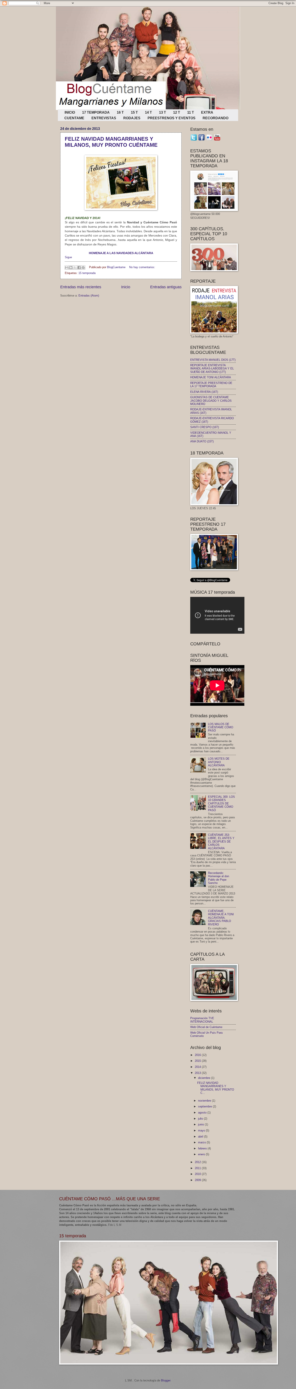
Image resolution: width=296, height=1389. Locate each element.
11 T (190, 112)
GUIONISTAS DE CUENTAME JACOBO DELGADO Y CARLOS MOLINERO (211, 401)
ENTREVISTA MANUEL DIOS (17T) (213, 359)
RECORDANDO (215, 118)
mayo (202, 1130)
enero (202, 1154)
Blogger (165, 1380)
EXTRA (207, 112)
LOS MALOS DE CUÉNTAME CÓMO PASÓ (220, 727)
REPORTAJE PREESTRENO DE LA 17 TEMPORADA (211, 384)
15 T (134, 112)
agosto (202, 1112)
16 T (120, 112)
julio (201, 1118)
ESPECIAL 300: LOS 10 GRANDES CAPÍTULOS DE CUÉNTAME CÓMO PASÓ (221, 803)
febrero (203, 1148)
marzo (202, 1142)
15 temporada (87, 273)
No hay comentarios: (142, 267)
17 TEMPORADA (96, 112)
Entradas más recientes (80, 287)
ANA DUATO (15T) (202, 441)
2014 (198, 1066)
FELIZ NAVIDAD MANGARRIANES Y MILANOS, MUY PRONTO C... (215, 1087)
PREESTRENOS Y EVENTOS (171, 118)
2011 (198, 1168)
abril (201, 1136)
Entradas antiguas (166, 287)
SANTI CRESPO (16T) (204, 427)
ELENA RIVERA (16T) (204, 391)
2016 (198, 1055)
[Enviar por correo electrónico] (67, 267)
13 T (162, 112)
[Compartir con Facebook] (79, 267)
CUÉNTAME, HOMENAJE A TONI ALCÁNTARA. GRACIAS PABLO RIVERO (221, 917)
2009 (198, 1180)
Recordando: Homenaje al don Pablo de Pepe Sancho (218, 878)
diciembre (204, 1078)
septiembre (205, 1106)
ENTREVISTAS (103, 118)
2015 (198, 1060)
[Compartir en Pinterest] (83, 267)
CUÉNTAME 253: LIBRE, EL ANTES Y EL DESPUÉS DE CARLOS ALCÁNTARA (221, 841)
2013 (198, 1073)
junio (201, 1124)
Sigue (68, 257)
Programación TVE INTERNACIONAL (202, 1020)
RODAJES (131, 118)
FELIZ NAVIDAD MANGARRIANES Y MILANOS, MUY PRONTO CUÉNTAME (111, 142)
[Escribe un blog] (71, 267)
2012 (198, 1162)
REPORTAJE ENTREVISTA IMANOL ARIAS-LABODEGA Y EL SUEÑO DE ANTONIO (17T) (212, 369)
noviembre (205, 1100)
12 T (176, 112)
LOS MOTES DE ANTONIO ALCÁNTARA (218, 762)
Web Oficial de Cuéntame (206, 1027)
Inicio (125, 287)
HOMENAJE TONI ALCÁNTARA (210, 377)
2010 (198, 1174)
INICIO (70, 112)
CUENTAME (74, 118)
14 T (148, 112)
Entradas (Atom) (88, 295)
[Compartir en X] (75, 267)
